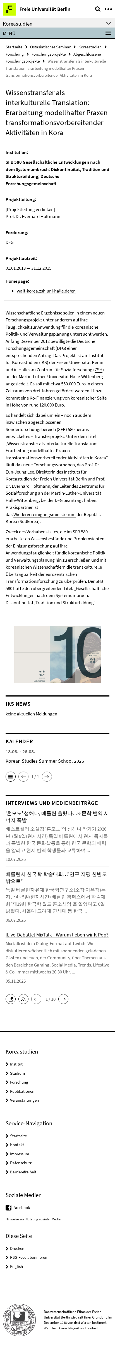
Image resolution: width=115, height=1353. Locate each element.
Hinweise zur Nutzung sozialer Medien (34, 1219)
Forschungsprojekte (49, 54)
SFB (62, 429)
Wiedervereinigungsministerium (44, 514)
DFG (61, 348)
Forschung (15, 54)
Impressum (19, 1153)
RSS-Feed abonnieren (28, 1257)
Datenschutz (21, 1162)
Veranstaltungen (24, 1100)
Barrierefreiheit (23, 1171)
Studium (17, 1073)
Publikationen (22, 1091)
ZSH (98, 369)
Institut (16, 1064)
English (16, 1266)
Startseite (14, 46)
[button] (11, 776)
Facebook (21, 1207)
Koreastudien (90, 46)
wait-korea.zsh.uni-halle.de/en (46, 291)
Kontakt (17, 1144)
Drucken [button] (17, 1248)
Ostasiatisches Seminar (50, 46)
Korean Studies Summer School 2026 (45, 761)
